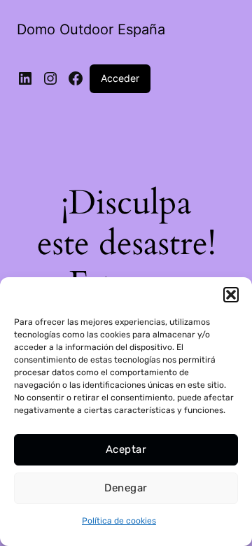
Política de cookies (119, 521)
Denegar (125, 488)
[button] (231, 295)
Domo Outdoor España (91, 29)
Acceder (120, 78)
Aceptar (126, 449)
